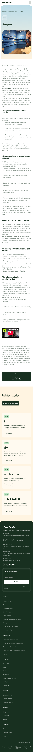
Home (4, 12)
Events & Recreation (8, 664)
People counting (7, 601)
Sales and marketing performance (12, 619)
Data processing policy (18, 747)
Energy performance (8, 623)
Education (6, 685)
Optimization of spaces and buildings (13, 643)
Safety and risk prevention (10, 647)
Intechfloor (6, 715)
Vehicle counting (7, 630)
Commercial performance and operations (14, 650)
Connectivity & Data (8, 702)
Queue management (8, 608)
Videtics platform (7, 698)
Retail (4, 667)
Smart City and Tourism (9, 678)
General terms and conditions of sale (7, 747)
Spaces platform (7, 695)
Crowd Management (8, 612)
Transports (6, 674)
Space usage (6, 605)
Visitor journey (7, 616)
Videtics (5, 719)
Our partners (6, 712)
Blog (4, 729)
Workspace (6, 682)
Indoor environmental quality (10, 626)
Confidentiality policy (27, 747)
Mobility (5, 654)
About (4, 736)
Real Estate (6, 671)
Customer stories (7, 732)
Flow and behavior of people (10, 640)
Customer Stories (12, 12)
